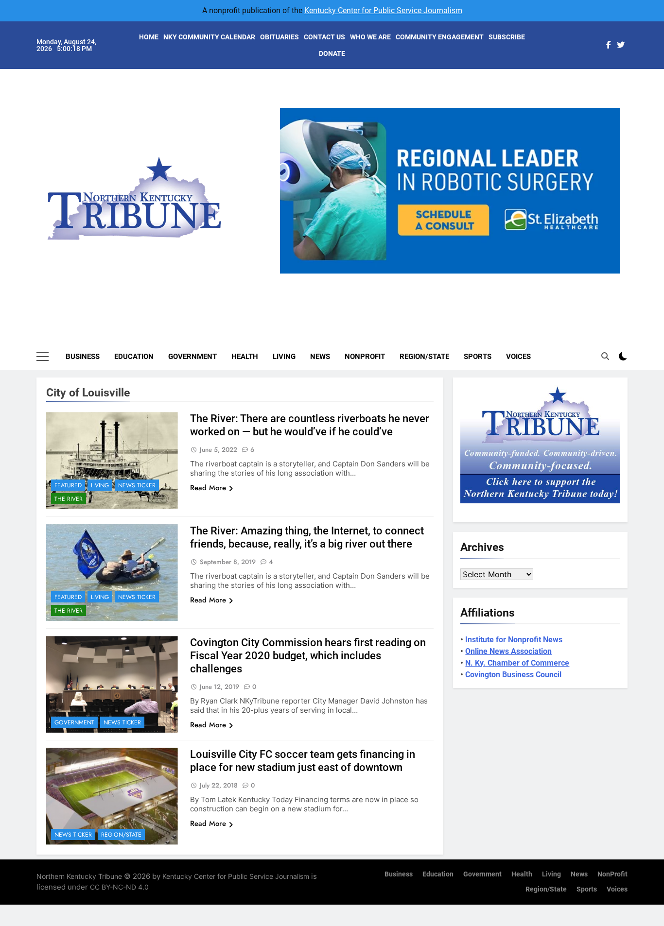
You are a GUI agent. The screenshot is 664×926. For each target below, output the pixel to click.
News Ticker (137, 485)
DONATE (332, 53)
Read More (208, 487)
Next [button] (609, 273)
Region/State (424, 356)
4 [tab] (471, 279)
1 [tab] (417, 279)
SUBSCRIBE (507, 37)
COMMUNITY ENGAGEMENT (440, 37)
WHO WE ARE (370, 37)
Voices (518, 356)
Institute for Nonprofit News (513, 639)
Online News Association (508, 651)
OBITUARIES (279, 37)
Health (244, 356)
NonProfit (365, 356)
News (320, 356)
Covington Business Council (513, 674)
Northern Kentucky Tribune (79, 876)
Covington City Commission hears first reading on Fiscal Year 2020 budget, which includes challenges (308, 655)
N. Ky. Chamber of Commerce (517, 663)
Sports (477, 356)
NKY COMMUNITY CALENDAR (209, 37)
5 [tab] (489, 279)
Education (134, 356)
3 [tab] (453, 279)
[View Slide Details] (454, 191)
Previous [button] (291, 273)
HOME (148, 37)
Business (83, 356)
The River (68, 499)
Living (284, 356)
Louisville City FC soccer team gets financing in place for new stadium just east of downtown (302, 760)
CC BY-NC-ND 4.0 (119, 887)
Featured (68, 485)
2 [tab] (435, 279)
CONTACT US (324, 37)
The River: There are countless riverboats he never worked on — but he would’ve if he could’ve (309, 425)
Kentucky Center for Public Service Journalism (383, 10)
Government (192, 356)
